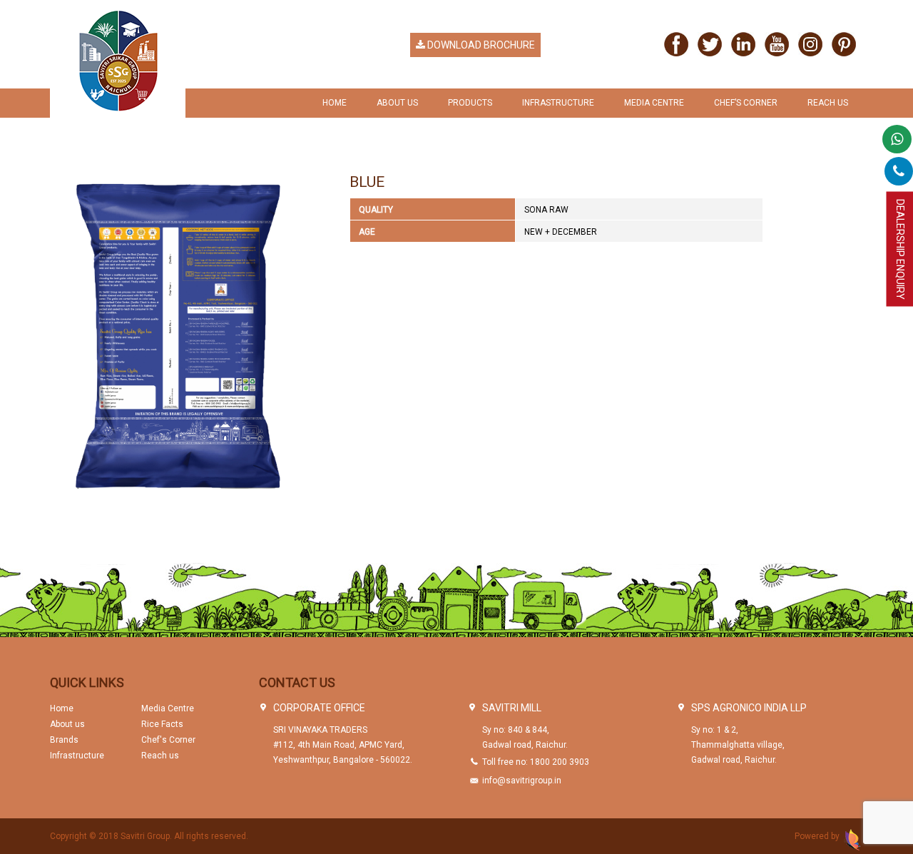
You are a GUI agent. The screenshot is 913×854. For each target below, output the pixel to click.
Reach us (827, 103)
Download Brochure (480, 45)
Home (334, 103)
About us (67, 724)
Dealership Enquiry (900, 249)
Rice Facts (162, 724)
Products (470, 103)
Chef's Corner (168, 740)
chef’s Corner (745, 103)
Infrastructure (558, 103)
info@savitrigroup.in (521, 781)
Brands (64, 740)
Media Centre (654, 103)
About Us (397, 103)
